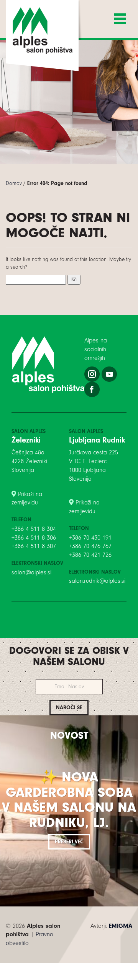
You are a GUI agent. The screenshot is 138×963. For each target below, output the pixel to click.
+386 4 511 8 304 (34, 528)
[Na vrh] (69, 959)
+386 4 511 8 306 (34, 537)
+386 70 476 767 (90, 546)
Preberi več (69, 841)
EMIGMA (120, 925)
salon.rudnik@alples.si (97, 580)
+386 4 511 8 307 (34, 546)
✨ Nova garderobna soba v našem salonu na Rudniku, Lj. (69, 799)
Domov (14, 183)
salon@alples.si (31, 572)
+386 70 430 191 (90, 537)
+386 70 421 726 (90, 554)
